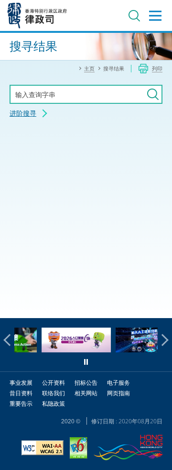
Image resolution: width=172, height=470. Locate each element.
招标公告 (86, 383)
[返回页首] (159, 305)
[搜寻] (152, 94)
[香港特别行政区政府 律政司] (37, 15)
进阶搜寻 (23, 113)
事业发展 (21, 383)
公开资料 (53, 383)
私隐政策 (53, 404)
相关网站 (86, 393)
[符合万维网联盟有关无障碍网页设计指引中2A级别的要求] (43, 449)
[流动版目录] (155, 15)
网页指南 (118, 393)
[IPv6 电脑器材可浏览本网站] (78, 449)
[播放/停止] (86, 362)
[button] (9, 340)
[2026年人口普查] (67, 349)
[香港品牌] (128, 449)
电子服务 (118, 383)
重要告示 (21, 404)
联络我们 (53, 393)
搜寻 (134, 16)
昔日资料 (21, 393)
